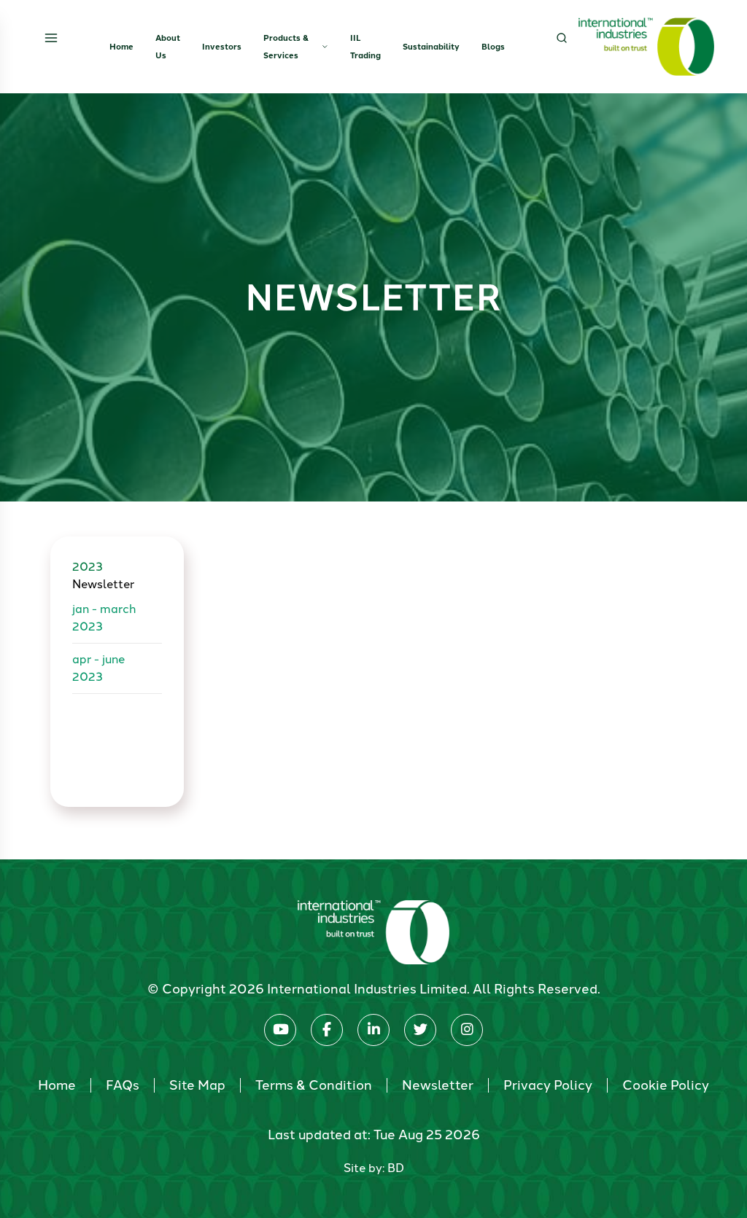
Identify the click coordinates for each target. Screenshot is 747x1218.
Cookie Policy (665, 1085)
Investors (221, 47)
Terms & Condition (313, 1085)
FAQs (122, 1085)
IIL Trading (365, 46)
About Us (167, 46)
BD (395, 1168)
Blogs (493, 47)
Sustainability (431, 47)
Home (121, 47)
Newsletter (437, 1085)
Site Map (197, 1085)
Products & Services (286, 46)
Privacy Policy (547, 1085)
